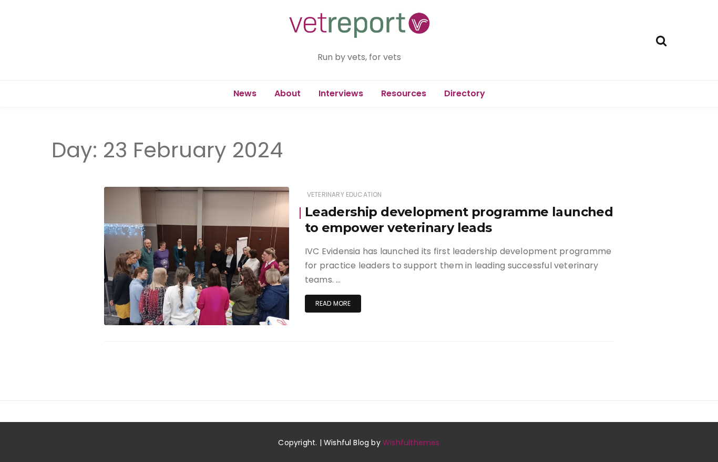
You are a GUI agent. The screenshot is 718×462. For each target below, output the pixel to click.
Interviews (341, 93)
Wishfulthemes (411, 442)
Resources (403, 93)
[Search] (661, 40)
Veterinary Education (344, 194)
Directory (464, 93)
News (245, 93)
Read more (333, 303)
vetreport (149, 310)
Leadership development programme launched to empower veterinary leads (459, 219)
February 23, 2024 (248, 309)
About (287, 93)
